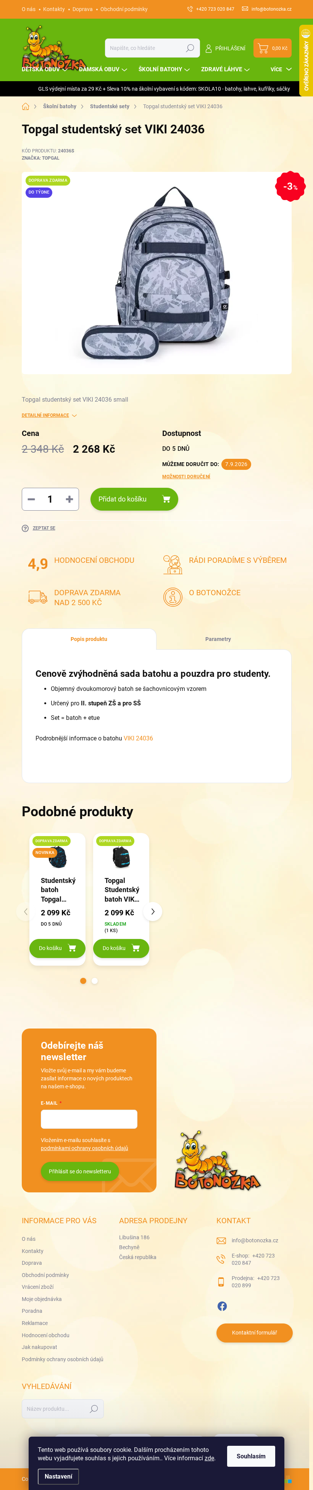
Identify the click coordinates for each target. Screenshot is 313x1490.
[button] (83, 981)
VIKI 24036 (138, 738)
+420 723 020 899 (256, 1282)
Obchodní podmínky (124, 9)
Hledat (190, 48)
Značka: (41, 158)
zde (209, 1458)
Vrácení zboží (37, 1287)
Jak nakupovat (39, 1347)
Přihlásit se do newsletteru (80, 1171)
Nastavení (58, 1476)
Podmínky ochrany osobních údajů (62, 1359)
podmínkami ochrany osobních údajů (84, 1148)
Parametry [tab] (218, 639)
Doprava (83, 9)
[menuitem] (45, 69)
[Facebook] (222, 1305)
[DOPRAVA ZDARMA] (121, 856)
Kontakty (54, 9)
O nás (28, 9)
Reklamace (35, 1323)
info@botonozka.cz (255, 1240)
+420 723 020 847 (253, 1259)
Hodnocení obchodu (45, 1335)
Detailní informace (45, 415)
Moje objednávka (42, 1299)
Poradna (32, 1311)
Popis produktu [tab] (89, 639)
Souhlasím (251, 1456)
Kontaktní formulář (254, 1333)
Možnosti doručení (186, 476)
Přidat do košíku (122, 499)
